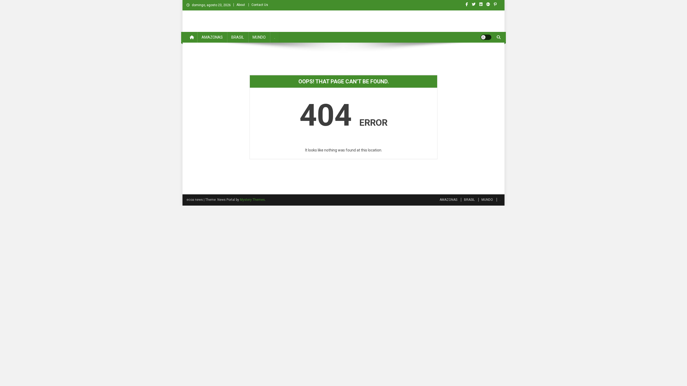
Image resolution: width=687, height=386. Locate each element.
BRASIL (237, 37)
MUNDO (259, 37)
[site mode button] (486, 37)
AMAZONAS (212, 37)
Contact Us (259, 5)
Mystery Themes (252, 200)
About (240, 5)
